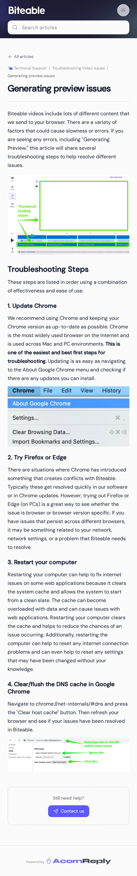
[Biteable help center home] (27, 10)
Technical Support (30, 68)
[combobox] (68, 27)
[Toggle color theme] (123, 10)
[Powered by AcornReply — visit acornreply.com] (68, 861)
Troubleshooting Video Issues (78, 68)
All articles (24, 56)
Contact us (72, 811)
